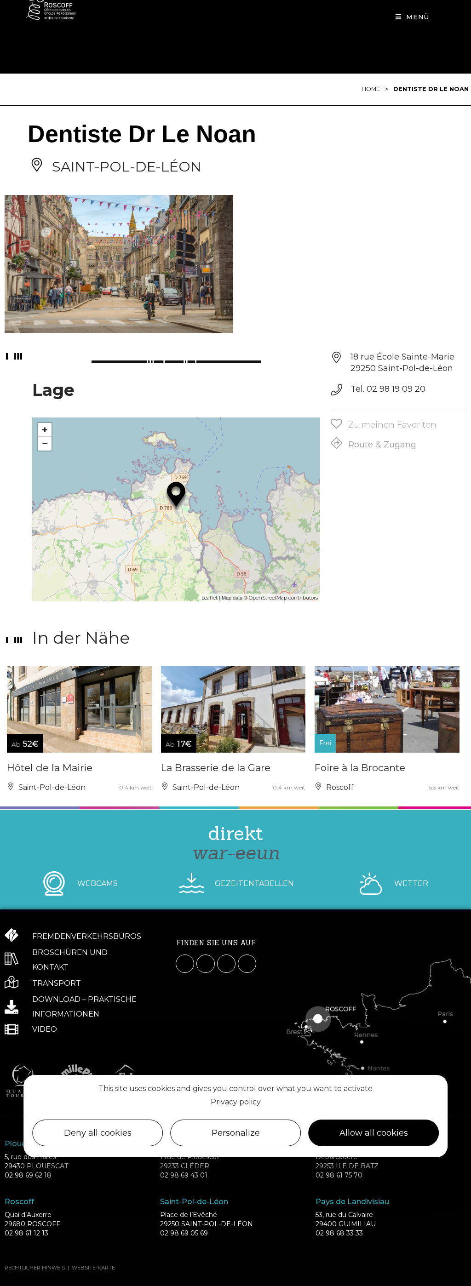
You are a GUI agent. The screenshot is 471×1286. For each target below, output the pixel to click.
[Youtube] (226, 963)
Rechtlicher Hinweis (35, 1267)
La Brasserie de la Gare (215, 767)
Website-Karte (93, 1267)
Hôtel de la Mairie (49, 767)
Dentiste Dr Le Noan (431, 89)
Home (371, 89)
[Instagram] (205, 963)
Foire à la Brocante (360, 767)
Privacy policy (236, 1101)
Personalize (236, 1133)
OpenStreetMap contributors (283, 597)
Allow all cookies (373, 1133)
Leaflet (209, 597)
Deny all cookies (98, 1133)
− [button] (45, 443)
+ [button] (45, 429)
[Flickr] (247, 963)
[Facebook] (185, 963)
